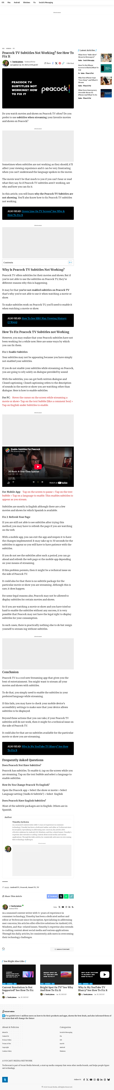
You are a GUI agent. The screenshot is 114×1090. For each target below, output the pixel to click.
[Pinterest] (98, 1080)
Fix (3, 48)
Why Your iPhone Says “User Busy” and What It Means (88, 80)
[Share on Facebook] (52, 63)
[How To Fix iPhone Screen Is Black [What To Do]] (106, 68)
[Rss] (72, 907)
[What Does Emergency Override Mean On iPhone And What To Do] (106, 93)
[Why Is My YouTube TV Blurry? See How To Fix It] (95, 975)
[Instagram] (66, 907)
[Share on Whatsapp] (66, 896)
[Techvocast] (5, 1079)
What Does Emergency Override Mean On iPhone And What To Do (87, 92)
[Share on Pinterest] (59, 63)
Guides (8, 48)
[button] (63, 63)
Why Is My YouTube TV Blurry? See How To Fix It (92, 989)
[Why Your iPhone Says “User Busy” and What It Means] (106, 81)
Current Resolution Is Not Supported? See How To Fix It (18, 990)
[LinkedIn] (69, 907)
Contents (8, 262)
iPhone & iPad (90, 73)
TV (14, 48)
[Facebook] (84, 1080)
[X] (59, 907)
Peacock (23, 887)
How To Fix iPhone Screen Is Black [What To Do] (88, 67)
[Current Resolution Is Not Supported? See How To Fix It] (19, 975)
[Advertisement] (57, 29)
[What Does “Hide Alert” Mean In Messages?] (106, 58)
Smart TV (32, 887)
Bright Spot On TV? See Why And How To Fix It (56, 989)
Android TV (14, 887)
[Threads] (105, 1080)
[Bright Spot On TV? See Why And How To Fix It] (57, 975)
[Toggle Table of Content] (68, 262)
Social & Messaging (88, 60)
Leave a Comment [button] (63, 949)
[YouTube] (63, 907)
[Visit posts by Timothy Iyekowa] (5, 907)
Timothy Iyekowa (17, 61)
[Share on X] (56, 63)
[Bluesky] (108, 1080)
